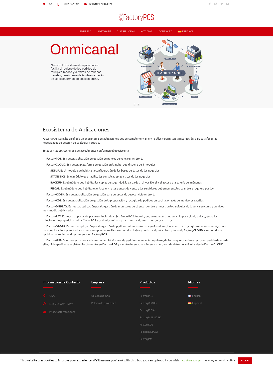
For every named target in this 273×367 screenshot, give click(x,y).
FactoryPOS (146, 295)
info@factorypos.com (100, 4)
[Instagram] (215, 4)
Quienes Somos (100, 295)
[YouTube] (227, 4)
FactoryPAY (146, 338)
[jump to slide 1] (134, 104)
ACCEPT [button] (244, 360)
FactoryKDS (146, 324)
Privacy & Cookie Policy (219, 360)
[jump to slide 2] (138, 104)
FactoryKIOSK (147, 310)
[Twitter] (221, 4)
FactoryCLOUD (148, 303)
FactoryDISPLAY (149, 331)
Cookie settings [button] (191, 360)
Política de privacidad (103, 303)
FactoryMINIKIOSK (150, 317)
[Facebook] (209, 4)
